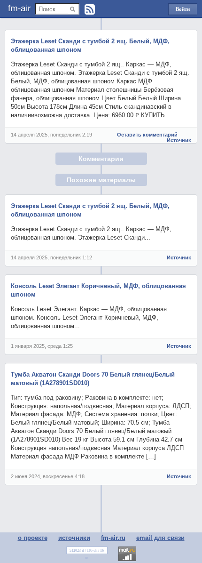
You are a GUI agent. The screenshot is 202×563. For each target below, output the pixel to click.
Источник (179, 140)
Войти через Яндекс (182, 10)
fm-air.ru (113, 537)
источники (74, 537)
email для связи (160, 537)
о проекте (32, 537)
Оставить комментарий (147, 134)
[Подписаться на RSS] (90, 9)
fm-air (19, 8)
